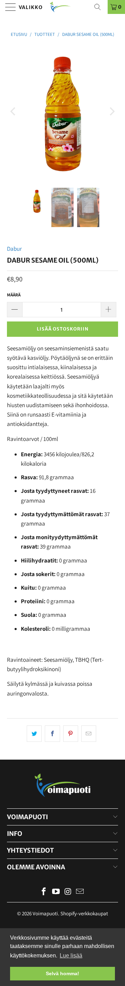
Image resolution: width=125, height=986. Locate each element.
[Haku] (100, 7)
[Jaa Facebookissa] (52, 733)
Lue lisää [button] (71, 955)
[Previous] (13, 111)
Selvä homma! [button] (62, 973)
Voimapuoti (45, 913)
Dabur (14, 249)
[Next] (111, 111)
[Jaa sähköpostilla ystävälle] (88, 733)
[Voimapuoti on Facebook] (44, 892)
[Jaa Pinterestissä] (70, 733)
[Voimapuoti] (62, 7)
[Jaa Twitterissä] (34, 733)
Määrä (13, 295)
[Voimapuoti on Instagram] (68, 892)
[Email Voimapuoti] (80, 892)
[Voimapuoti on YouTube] (56, 892)
